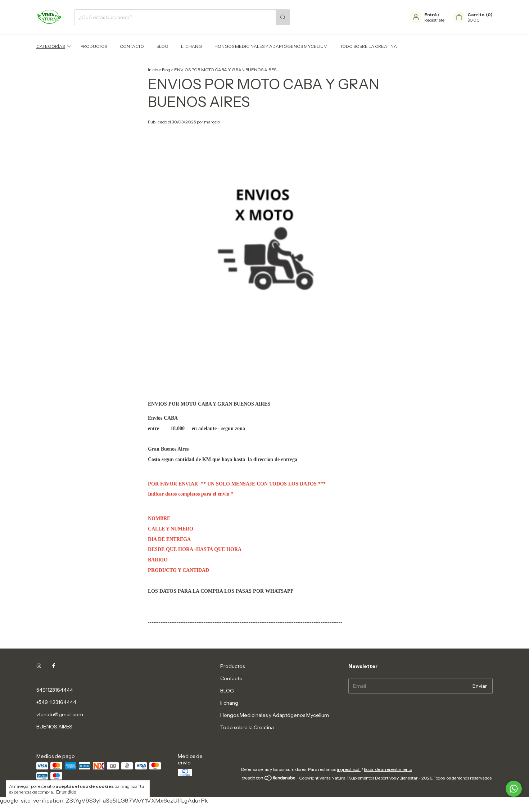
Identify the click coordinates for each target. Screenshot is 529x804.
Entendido (66, 792)
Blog (166, 69)
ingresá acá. (349, 769)
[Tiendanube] (269, 779)
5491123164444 (54, 690)
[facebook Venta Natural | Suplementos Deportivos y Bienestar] (53, 666)
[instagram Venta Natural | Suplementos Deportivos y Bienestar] (38, 666)
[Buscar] (283, 17)
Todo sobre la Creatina (368, 46)
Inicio (153, 69)
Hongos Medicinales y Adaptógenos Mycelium (270, 46)
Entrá (430, 14)
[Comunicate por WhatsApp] (514, 789)
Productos (94, 46)
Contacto (132, 46)
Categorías (50, 46)
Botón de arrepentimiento (388, 769)
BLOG (162, 46)
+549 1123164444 (56, 702)
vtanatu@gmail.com (59, 714)
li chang (191, 46)
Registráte (434, 20)
